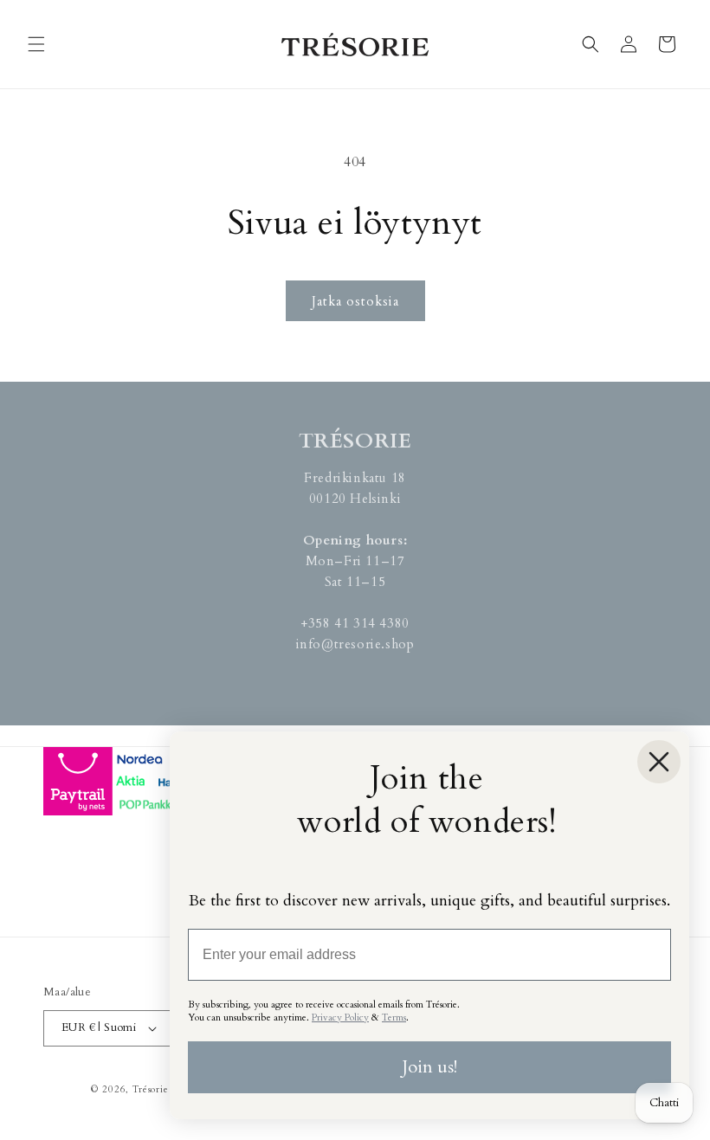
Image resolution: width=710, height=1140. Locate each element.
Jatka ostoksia (355, 301)
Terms (394, 1017)
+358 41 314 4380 (355, 623)
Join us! (429, 1067)
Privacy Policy (340, 1017)
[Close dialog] (659, 761)
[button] (36, 44)
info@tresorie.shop (355, 644)
